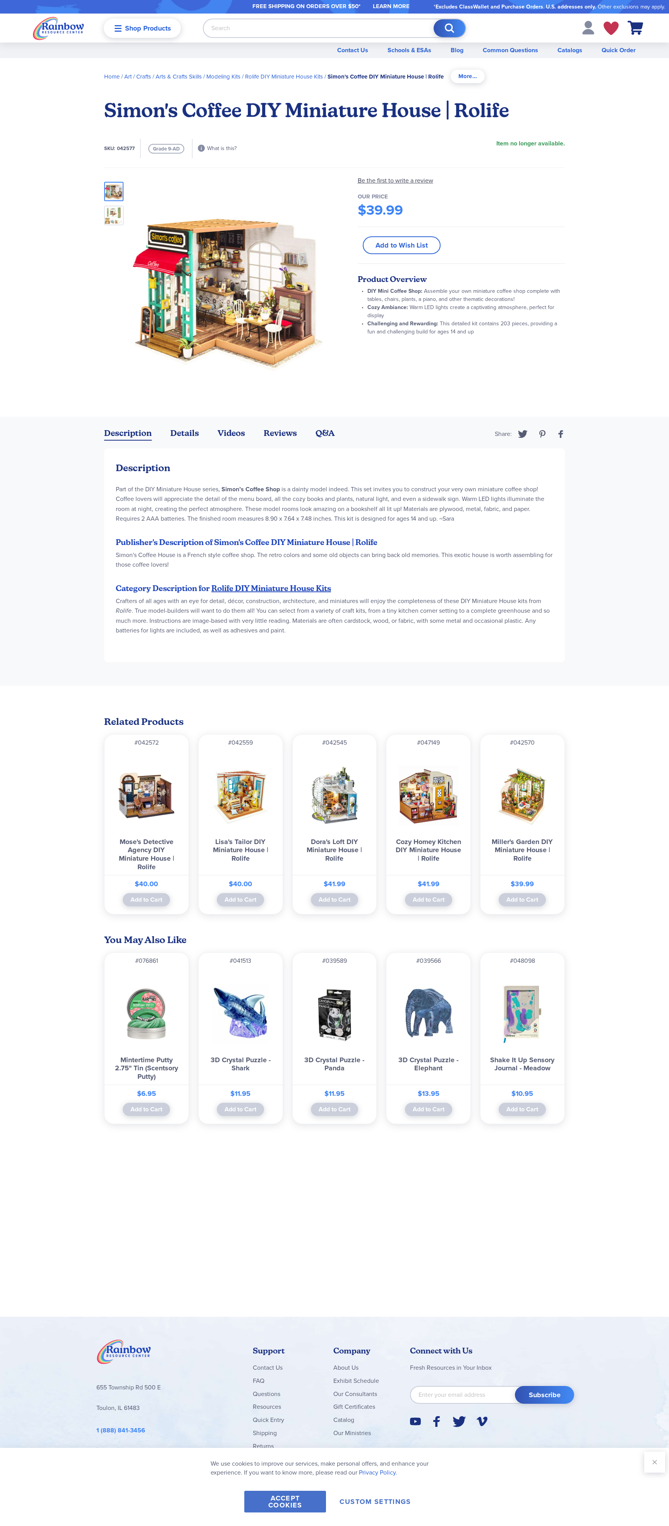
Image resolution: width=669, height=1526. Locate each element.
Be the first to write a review (395, 180)
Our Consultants (355, 1393)
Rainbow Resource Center (123, 1354)
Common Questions (510, 50)
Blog (457, 50)
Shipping (265, 1433)
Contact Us (352, 50)
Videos (231, 433)
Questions (266, 1393)
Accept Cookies (285, 1501)
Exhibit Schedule (356, 1380)
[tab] (468, 76)
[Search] (449, 28)
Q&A (325, 433)
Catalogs (570, 50)
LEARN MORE (391, 6)
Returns (263, 1446)
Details (184, 433)
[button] (588, 27)
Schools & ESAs (409, 50)
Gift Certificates (354, 1406)
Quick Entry (268, 1419)
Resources (267, 1406)
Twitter (523, 434)
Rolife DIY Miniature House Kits (284, 76)
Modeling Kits (223, 76)
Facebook (561, 434)
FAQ (258, 1380)
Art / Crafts (137, 76)
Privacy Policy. (378, 1472)
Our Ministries (352, 1433)
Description (128, 433)
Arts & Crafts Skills (179, 76)
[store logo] (58, 28)
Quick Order (619, 50)
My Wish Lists (611, 28)
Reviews (280, 433)
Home (112, 76)
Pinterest (542, 434)
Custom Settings (375, 1502)
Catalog (343, 1419)
